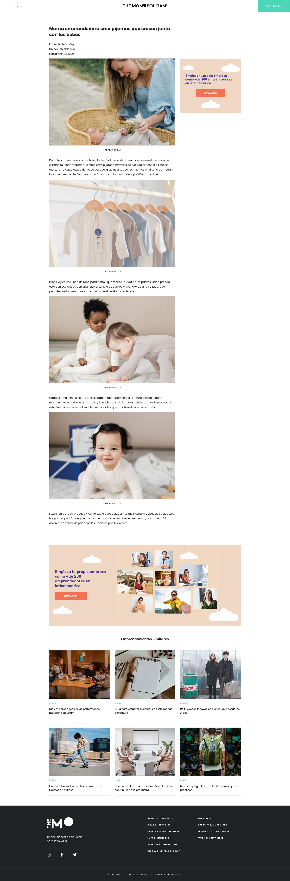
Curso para (212, 825)
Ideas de (159, 825)
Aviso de (211, 838)
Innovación (164, 851)
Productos (163, 831)
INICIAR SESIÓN (274, 6)
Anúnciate (204, 818)
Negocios (161, 818)
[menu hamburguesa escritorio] (7, 6)
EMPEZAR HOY (210, 93)
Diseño (52, 703)
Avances (163, 844)
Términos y (213, 831)
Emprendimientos (159, 838)
